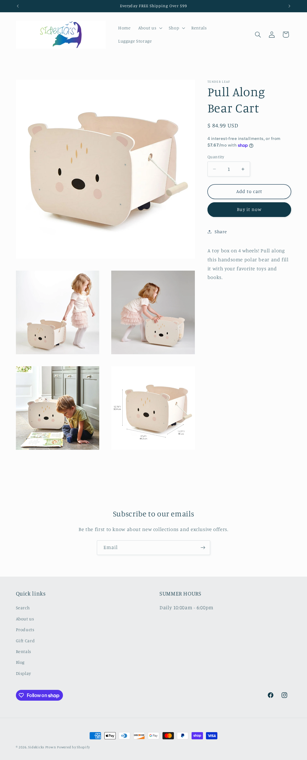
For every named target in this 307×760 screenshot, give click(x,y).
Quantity (215, 156)
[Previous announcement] (17, 6)
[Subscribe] (203, 547)
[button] (149, 27)
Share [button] (221, 231)
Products (25, 629)
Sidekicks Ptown (42, 747)
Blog (20, 662)
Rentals (23, 651)
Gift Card (25, 640)
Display (23, 673)
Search (23, 607)
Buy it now (249, 209)
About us (25, 618)
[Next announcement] (289, 6)
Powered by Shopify (73, 747)
